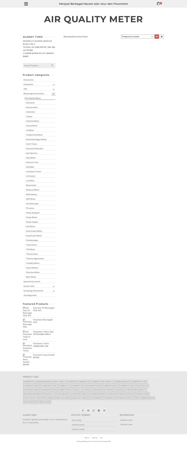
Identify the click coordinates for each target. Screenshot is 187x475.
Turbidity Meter (33, 263)
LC (80, 390)
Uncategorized (30, 295)
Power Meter (31, 217)
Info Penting (76, 420)
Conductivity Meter (34, 134)
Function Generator (34, 148)
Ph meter (30, 208)
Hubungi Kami (126, 420)
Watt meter (28, 402)
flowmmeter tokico (127, 386)
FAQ (101, 438)
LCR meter (30, 176)
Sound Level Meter (34, 235)
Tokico (137, 398)
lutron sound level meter (101, 390)
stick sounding (95, 398)
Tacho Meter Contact (123, 398)
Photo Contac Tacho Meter (35, 398)
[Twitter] (88, 410)
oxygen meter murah (96, 394)
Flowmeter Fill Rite (139, 382)
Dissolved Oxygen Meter (36, 139)
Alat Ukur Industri (78, 425)
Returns (87, 438)
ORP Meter (31, 199)
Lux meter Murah (131, 390)
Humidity (30, 167)
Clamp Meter (31, 125)
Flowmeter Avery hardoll (101, 382)
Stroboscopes (32, 240)
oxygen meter (61, 394)
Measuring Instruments (34, 93)
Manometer (31, 185)
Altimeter (30, 102)
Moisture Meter (32, 189)
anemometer (29, 382)
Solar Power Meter (34, 231)
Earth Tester (31, 144)
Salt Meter (30, 226)
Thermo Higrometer (35, 258)
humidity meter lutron (68, 390)
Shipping (94, 438)
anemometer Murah (43, 382)
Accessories (29, 79)
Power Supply (32, 222)
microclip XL (49, 394)
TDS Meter (30, 249)
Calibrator (30, 112)
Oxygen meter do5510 (78, 394)
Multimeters (31, 194)
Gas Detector (32, 153)
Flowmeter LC (64, 386)
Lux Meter (30, 180)
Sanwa (50, 398)
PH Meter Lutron (142, 394)
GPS (25, 89)
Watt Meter (31, 277)
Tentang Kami (126, 424)
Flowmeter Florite (31, 386)
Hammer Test (32, 162)
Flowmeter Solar (93, 386)
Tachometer (31, 244)
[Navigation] (26, 4)
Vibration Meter (33, 272)
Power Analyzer (33, 212)
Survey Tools (29, 286)
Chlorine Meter (32, 121)
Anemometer (32, 107)
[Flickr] (98, 410)
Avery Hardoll (59, 382)
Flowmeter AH (83, 382)
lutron (86, 390)
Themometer (32, 254)
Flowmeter (28, 84)
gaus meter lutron (31, 390)
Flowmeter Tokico (110, 386)
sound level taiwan (79, 398)
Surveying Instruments (33, 290)
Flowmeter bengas (121, 382)
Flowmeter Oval (78, 386)
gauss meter (46, 390)
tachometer (108, 398)
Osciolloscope (32, 203)
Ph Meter (129, 394)
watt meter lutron (42, 402)
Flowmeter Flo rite (48, 386)
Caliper (29, 116)
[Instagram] (93, 410)
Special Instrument (32, 281)
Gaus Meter (31, 157)
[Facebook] (82, 410)
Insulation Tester (33, 171)
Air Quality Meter (33, 98)
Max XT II (143, 390)
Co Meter (30, 130)
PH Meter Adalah (78, 429)
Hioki (55, 390)
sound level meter (62, 398)
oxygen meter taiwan (115, 394)
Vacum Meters (32, 267)
